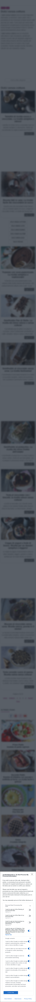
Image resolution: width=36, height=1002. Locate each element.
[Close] (32, 874)
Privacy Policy (28, 998)
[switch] (29, 910)
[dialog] (18, 936)
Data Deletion (8, 998)
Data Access (18, 998)
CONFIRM (11, 992)
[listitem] (18, 906)
